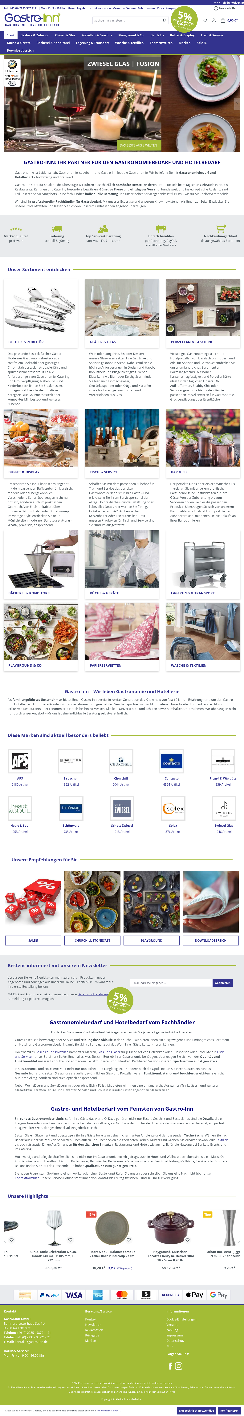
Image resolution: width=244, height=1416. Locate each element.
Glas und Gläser (109, 1052)
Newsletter (93, 1325)
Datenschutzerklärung (94, 994)
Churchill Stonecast (92, 940)
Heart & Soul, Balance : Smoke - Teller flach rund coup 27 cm (93, 1254)
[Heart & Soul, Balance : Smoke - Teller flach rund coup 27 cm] (92, 1228)
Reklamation (94, 1330)
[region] (122, 1240)
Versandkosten (131, 1383)
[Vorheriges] (5, 1240)
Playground (151, 940)
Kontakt (90, 1319)
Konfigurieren (229, 1410)
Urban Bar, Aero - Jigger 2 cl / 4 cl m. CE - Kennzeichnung (210, 1254)
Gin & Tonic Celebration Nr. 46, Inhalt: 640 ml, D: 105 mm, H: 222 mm (34, 1256)
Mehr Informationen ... (109, 1410)
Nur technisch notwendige (196, 1410)
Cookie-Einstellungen (181, 1319)
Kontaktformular (27, 1178)
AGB (169, 1346)
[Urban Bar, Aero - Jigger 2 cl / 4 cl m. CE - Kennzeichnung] (210, 1228)
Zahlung (172, 1330)
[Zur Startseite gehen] (32, 19)
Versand (172, 1325)
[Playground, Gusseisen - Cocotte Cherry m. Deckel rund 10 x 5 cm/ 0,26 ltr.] (151, 1228)
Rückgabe (92, 1335)
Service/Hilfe (226, 8)
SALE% (33, 940)
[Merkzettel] (204, 20)
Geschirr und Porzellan (51, 1052)
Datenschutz (175, 1341)
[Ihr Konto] (213, 20)
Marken (90, 1341)
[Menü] (18, 61)
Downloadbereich (210, 940)
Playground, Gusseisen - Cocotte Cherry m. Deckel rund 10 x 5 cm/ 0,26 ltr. (151, 1256)
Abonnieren (222, 983)
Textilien (222, 1140)
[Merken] (51, 1240)
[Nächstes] (239, 1240)
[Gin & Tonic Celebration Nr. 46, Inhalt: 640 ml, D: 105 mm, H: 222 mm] (34, 1228)
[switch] (12, 83)
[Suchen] (130, 20)
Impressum (174, 1335)
